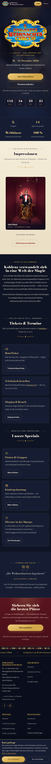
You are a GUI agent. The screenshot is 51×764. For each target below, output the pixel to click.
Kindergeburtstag (8, 728)
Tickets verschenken (9, 733)
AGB (28, 728)
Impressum (31, 719)
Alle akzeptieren (13, 759)
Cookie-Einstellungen (35, 733)
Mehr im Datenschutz (9, 753)
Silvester (5, 719)
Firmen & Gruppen (9, 723)
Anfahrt (30, 677)
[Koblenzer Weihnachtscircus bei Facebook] (4, 705)
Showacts (30, 667)
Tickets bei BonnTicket (16, 368)
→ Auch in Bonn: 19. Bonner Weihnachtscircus (12, 698)
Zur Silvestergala (13, 540)
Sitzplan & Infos (13, 417)
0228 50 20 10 (31, 385)
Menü (46, 3)
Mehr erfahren (12, 473)
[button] (25, 203)
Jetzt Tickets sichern (25, 77)
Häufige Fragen (32, 682)
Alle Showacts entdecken (25, 243)
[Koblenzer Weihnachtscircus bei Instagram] (10, 705)
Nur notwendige (37, 759)
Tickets (38, 3)
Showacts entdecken (25, 84)
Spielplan (42, 328)
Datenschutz (31, 723)
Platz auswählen (25, 628)
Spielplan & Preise (34, 672)
